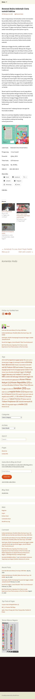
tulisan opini (27, 399)
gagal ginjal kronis (10, 370)
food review (20, 367)
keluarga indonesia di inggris (23, 377)
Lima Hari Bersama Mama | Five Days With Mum (14, 330)
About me (4, 451)
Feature (11, 367)
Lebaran (10, 388)
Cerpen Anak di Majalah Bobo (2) (10, 604)
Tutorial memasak (25, 401)
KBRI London (7, 377)
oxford (22, 396)
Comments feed (6, 519)
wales (23, 404)
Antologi (17, 362)
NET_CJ (15, 396)
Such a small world (7, 211)
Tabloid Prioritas (16, 399)
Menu (3, 2)
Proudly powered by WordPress (10, 695)
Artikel (23, 362)
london (20, 388)
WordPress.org (6, 521)
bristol (11, 365)
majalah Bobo (16, 391)
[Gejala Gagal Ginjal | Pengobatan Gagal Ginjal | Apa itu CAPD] (23, 208)
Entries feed (5, 516)
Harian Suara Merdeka (8, 372)
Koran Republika (20, 382)
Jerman (26, 374)
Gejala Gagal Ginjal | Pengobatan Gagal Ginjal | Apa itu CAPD (23, 215)
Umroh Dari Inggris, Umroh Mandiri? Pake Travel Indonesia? (17, 342)
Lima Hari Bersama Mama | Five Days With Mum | (14, 538)
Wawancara (5, 406)
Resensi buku (19, 14)
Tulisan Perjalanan (10, 401)
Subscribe (7, 477)
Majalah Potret (12, 394)
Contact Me (5, 454)
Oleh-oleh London (25, 252)
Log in (3, 513)
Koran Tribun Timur (22, 385)
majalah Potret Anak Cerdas (25, 394)
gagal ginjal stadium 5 (25, 370)
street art (6, 399)
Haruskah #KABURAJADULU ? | (9, 557)
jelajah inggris (21, 372)
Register (4, 510)
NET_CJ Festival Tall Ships (8, 607)
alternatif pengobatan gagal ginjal (13, 360)
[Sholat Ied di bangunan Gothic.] (8, 227)
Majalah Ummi (6, 396)
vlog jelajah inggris (13, 404)
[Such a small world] (8, 207)
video (4, 404)
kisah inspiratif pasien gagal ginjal (11, 379)
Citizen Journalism (21, 365)
